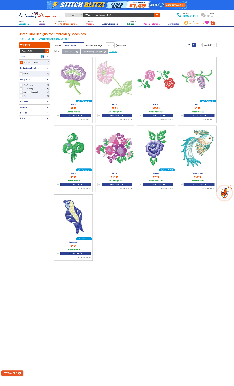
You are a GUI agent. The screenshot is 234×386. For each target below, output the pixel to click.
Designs (32, 39)
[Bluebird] (73, 217)
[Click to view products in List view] (189, 45)
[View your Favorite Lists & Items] (207, 23)
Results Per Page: (94, 45)
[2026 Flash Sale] (117, 5)
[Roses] (156, 79)
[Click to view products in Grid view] (194, 45)
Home (22, 39)
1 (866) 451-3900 (190, 16)
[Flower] (156, 148)
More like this (83, 119)
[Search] (157, 15)
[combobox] (118, 15)
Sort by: (57, 45)
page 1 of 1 (208, 45)
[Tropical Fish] (197, 148)
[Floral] (73, 79)
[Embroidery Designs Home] (38, 14)
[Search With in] (47, 51)
